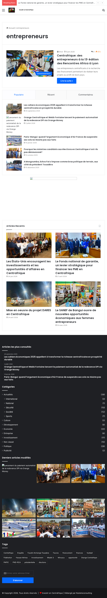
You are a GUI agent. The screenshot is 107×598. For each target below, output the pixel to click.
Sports (9, 416)
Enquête (20, 553)
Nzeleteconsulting (84, 593)
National (10, 403)
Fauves (56, 553)
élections (42, 562)
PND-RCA (17, 562)
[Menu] (3, 11)
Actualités (8, 394)
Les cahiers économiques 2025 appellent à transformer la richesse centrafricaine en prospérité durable (58, 106)
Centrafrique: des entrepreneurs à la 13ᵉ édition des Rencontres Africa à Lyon (78, 59)
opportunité (72, 558)
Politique (7, 446)
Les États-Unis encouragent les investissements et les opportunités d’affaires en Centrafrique (28, 267)
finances (79, 553)
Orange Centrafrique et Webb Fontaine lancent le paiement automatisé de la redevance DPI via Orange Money (61, 119)
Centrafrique (8, 553)
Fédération (8, 558)
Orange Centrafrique (89, 558)
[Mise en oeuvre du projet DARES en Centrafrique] (29, 294)
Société (9, 412)
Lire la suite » (66, 81)
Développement (11, 425)
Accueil (11, 28)
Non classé (9, 442)
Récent (51, 94)
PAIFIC (6, 562)
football (90, 553)
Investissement (10, 438)
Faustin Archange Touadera (38, 553)
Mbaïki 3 (50, 558)
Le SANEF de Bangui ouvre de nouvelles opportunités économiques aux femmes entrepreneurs (75, 316)
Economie (8, 429)
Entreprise (8, 433)
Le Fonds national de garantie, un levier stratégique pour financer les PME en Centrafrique (77, 267)
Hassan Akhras (22, 558)
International (11, 399)
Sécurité (9, 407)
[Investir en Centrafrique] (21, 10)
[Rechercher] (103, 11)
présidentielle (30, 562)
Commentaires (85, 94)
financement (67, 553)
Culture (7, 420)
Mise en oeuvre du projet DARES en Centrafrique (28, 312)
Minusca (61, 558)
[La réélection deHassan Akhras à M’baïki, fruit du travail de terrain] (88, 508)
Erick (61, 52)
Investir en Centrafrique (52, 593)
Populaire (19, 94)
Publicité (7, 450)
